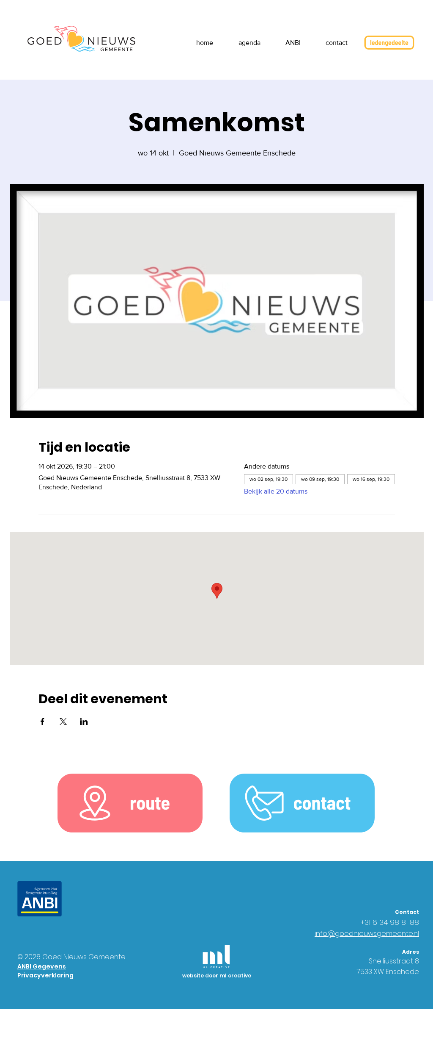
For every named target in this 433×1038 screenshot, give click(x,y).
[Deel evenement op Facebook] (42, 721)
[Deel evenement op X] (63, 721)
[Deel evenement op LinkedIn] (84, 721)
